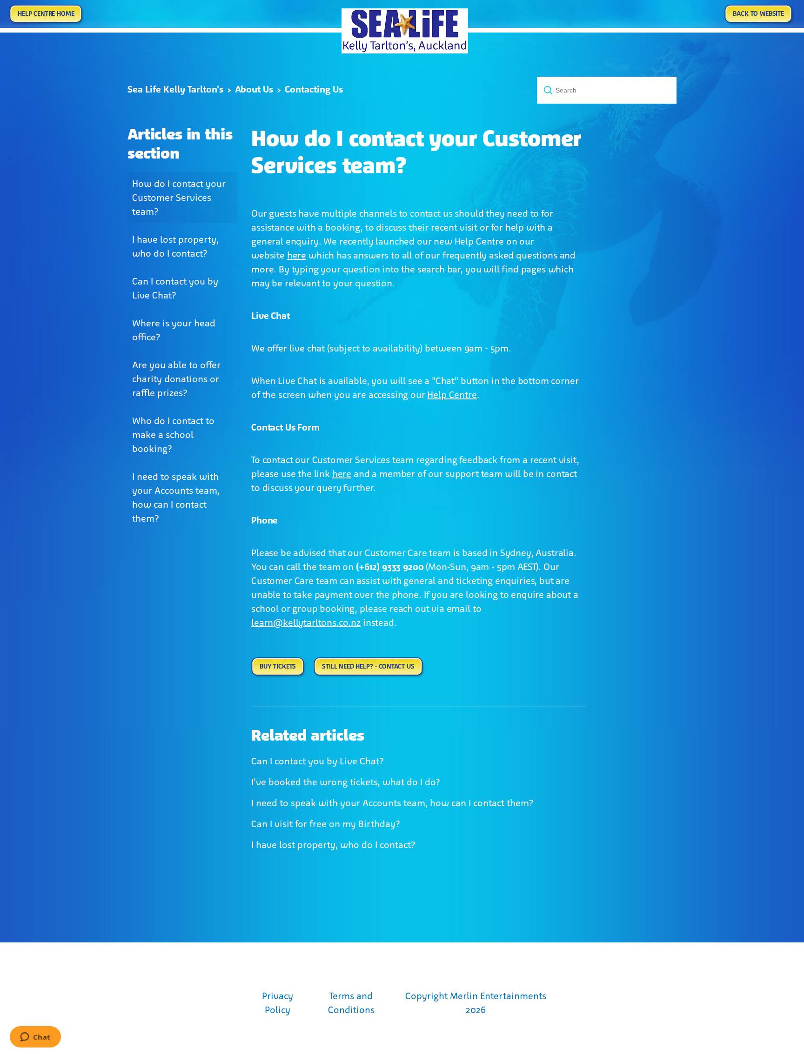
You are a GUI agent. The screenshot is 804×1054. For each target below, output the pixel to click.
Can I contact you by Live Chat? (175, 288)
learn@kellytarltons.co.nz (306, 622)
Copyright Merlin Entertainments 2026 (475, 1002)
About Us (254, 89)
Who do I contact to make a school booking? (173, 434)
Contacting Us (314, 89)
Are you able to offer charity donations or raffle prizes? (176, 378)
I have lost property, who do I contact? (175, 246)
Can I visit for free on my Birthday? (325, 823)
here (296, 255)
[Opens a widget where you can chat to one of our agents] (35, 1037)
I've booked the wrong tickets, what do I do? (345, 782)
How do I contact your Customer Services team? (179, 197)
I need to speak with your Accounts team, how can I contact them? (176, 497)
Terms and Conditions (351, 1002)
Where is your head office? (173, 330)
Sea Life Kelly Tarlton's (175, 89)
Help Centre (451, 394)
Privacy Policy (277, 1002)
